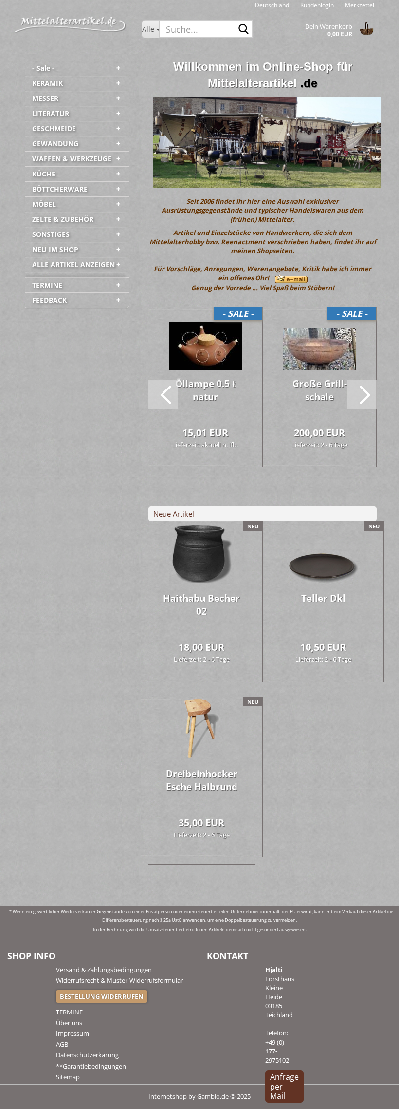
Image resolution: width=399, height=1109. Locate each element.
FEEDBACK (49, 300)
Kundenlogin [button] (316, 5)
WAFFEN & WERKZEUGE (71, 158)
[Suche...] (243, 30)
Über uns (69, 1022)
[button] (272, 5)
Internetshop (167, 1096)
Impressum (72, 1033)
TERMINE (47, 285)
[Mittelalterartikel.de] (71, 24)
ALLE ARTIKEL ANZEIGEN (73, 264)
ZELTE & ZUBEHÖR (62, 219)
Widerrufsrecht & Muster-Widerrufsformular (119, 980)
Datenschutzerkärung (87, 1055)
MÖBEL (44, 204)
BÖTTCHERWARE (60, 189)
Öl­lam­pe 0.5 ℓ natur (205, 390)
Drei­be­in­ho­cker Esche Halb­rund (201, 780)
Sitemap (68, 1076)
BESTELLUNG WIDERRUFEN (102, 996)
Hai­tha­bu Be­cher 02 (201, 605)
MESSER (45, 98)
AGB (62, 1044)
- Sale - (43, 68)
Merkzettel (359, 5)
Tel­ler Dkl (323, 598)
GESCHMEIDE (54, 128)
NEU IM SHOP (55, 249)
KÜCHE (43, 173)
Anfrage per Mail (284, 1086)
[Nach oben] (372, 1094)
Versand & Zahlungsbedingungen (104, 969)
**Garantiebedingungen (91, 1066)
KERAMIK (47, 83)
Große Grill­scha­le (319, 390)
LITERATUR (50, 113)
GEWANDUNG (55, 143)
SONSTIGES (51, 234)
